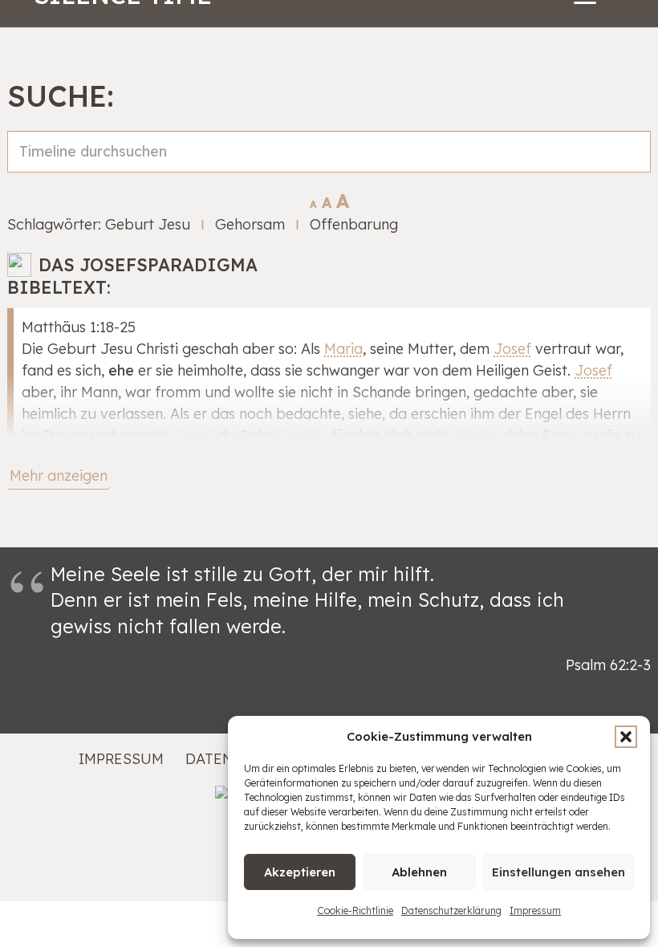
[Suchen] (630, 169)
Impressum (535, 910)
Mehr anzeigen (59, 475)
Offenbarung (354, 224)
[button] (626, 737)
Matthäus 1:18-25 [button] (79, 327)
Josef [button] (512, 348)
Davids (300, 435)
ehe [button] (121, 370)
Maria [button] (343, 348)
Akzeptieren (299, 872)
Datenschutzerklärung (451, 910)
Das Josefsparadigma (148, 264)
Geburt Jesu (147, 224)
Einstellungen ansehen (558, 872)
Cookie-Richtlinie (355, 910)
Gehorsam (250, 224)
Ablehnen (419, 872)
